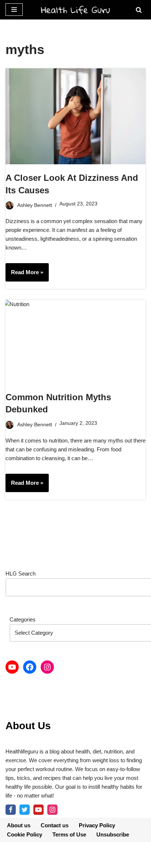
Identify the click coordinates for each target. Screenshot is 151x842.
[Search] (139, 10)
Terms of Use (69, 834)
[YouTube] (12, 667)
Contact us (55, 825)
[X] (24, 810)
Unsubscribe (112, 834)
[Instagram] (47, 667)
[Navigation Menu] (14, 9)
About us (18, 825)
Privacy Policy (97, 825)
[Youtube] (38, 810)
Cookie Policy (24, 834)
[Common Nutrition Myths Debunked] (75, 342)
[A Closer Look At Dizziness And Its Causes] (75, 116)
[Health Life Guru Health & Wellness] (75, 9)
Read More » (24, 275)
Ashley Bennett (34, 205)
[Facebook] (29, 667)
